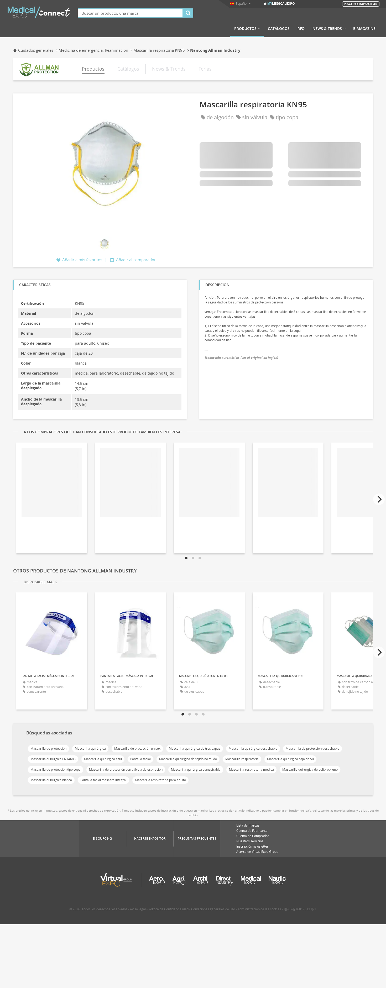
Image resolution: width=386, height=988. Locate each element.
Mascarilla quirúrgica (90, 748)
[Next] (379, 499)
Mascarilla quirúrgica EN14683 (53, 759)
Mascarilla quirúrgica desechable (253, 748)
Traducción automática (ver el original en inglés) (241, 357)
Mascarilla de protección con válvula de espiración (126, 769)
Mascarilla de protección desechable (312, 748)
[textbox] (130, 13)
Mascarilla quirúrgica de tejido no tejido (188, 759)
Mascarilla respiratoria (242, 759)
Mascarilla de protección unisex (137, 748)
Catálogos (279, 28)
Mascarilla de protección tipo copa (55, 769)
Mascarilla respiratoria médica (251, 769)
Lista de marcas (247, 825)
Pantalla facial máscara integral (103, 780)
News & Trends (327, 28)
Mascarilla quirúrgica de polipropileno (310, 769)
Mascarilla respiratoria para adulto (160, 780)
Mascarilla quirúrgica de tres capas (194, 748)
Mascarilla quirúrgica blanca (51, 780)
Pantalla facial (140, 759)
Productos (245, 28)
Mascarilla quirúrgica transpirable (196, 769)
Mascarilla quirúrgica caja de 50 (290, 759)
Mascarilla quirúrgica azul (103, 759)
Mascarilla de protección (48, 748)
